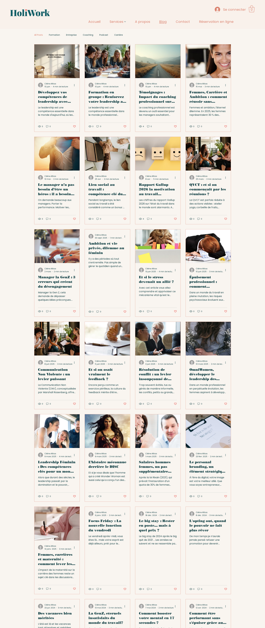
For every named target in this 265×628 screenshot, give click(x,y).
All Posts (38, 35)
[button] (252, 8)
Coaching (88, 35)
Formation (54, 35)
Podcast (103, 35)
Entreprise (71, 35)
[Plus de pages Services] (125, 22)
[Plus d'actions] (75, 85)
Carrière (118, 35)
